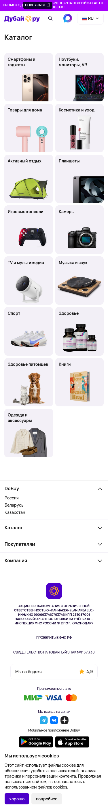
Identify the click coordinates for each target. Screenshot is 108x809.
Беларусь (14, 505)
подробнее (46, 799)
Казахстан (15, 512)
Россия (12, 498)
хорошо (16, 799)
